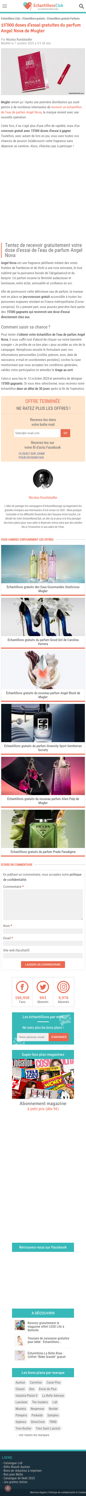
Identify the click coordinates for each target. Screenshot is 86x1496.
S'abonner (58, 1037)
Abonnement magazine (43, 1105)
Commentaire (13, 887)
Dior (31, 1389)
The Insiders (40, 1402)
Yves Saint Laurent (48, 1428)
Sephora (21, 1422)
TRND (53, 1422)
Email (7, 938)
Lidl (54, 1402)
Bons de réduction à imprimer (23, 1471)
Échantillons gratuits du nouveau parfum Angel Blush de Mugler (43, 695)
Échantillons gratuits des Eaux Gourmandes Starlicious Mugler (43, 589)
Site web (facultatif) (16, 950)
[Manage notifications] (8, 1488)
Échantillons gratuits (33, 18)
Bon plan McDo (13, 1474)
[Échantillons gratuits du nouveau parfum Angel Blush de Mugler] (43, 688)
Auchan (20, 1382)
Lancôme (21, 1402)
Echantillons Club (10, 18)
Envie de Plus (47, 1389)
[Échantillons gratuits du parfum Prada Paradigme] (43, 847)
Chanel (20, 1389)
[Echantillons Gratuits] (43, 9)
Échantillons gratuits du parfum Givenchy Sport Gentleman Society (43, 748)
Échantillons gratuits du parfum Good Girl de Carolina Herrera (43, 642)
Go (65, 433)
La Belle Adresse (53, 1396)
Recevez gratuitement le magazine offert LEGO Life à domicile (46, 1326)
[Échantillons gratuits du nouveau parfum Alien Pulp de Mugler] (43, 794)
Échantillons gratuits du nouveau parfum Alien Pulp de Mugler (43, 801)
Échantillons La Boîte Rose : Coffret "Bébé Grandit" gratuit (47, 1355)
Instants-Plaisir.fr (27, 1396)
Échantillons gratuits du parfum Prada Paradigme (43, 852)
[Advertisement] (43, 197)
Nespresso (37, 1409)
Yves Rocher (23, 1428)
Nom (6, 926)
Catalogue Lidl (13, 1463)
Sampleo (53, 1415)
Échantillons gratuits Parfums (63, 18)
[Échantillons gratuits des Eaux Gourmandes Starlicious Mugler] (43, 582)
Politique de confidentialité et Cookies (67, 1492)
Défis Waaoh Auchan (17, 1467)
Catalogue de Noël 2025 (19, 1478)
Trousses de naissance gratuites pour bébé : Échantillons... (48, 1340)
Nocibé (53, 1409)
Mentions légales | (39, 1492)
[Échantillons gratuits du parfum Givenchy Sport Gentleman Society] (43, 741)
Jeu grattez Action (15, 1482)
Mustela (21, 1409)
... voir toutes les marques (32, 1435)
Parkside (37, 1415)
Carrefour (36, 1382)
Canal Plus (53, 1382)
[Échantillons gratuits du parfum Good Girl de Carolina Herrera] (43, 635)
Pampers (21, 1415)
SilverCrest (38, 1422)
